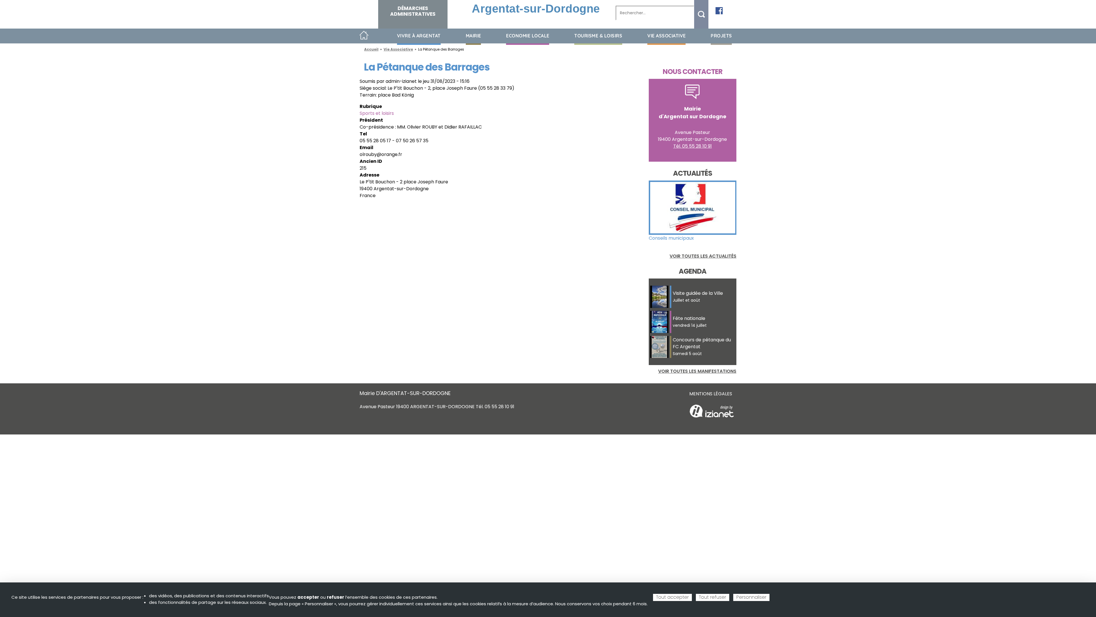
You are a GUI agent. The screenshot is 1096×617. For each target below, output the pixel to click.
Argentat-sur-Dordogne (536, 8)
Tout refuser (712, 597)
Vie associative (666, 36)
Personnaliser (751, 597)
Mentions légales (710, 393)
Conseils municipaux (671, 238)
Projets (721, 36)
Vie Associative (398, 49)
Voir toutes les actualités (703, 256)
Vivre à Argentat (419, 36)
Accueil (364, 36)
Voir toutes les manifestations (697, 371)
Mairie (473, 36)
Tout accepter (672, 597)
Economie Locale (527, 36)
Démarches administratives (413, 11)
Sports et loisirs (377, 113)
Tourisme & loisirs (598, 36)
